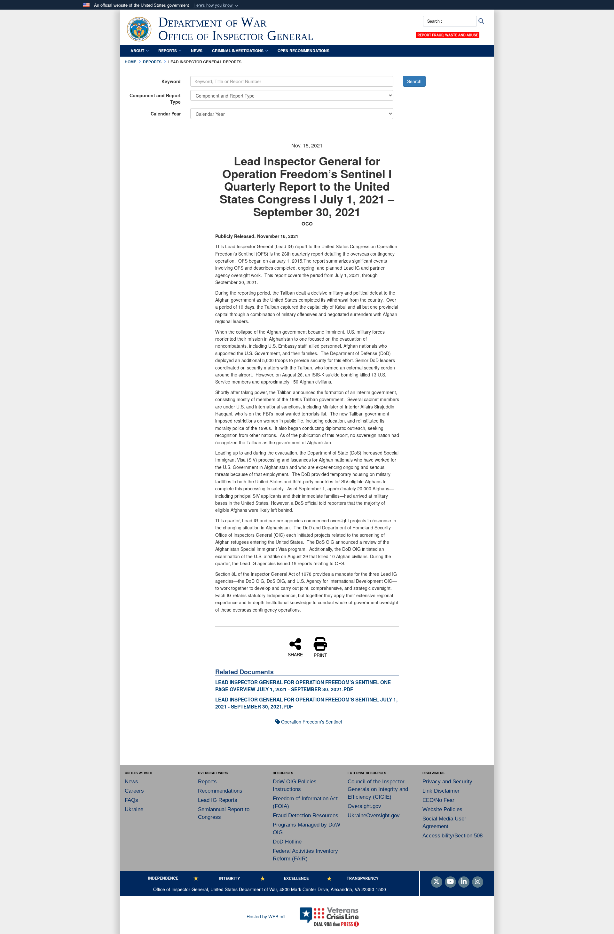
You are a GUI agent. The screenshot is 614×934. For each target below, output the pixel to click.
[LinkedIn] (463, 882)
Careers (134, 791)
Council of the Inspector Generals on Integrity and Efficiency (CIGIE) (378, 789)
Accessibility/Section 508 (452, 836)
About (137, 50)
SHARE (295, 654)
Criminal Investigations (238, 50)
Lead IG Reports (217, 800)
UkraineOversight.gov (374, 815)
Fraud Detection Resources (305, 815)
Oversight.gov (364, 806)
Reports (167, 50)
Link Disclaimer (441, 791)
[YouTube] (450, 882)
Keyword (171, 81)
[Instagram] (477, 882)
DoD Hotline (287, 842)
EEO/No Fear (438, 800)
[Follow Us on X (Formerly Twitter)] (436, 882)
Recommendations (220, 791)
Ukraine (134, 809)
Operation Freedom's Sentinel (311, 721)
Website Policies (442, 809)
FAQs (131, 800)
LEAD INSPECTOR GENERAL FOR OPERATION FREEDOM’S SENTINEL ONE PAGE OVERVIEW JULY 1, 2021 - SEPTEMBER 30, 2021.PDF (303, 686)
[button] (216, 5)
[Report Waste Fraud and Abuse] (447, 34)
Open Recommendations (303, 50)
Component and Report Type (155, 98)
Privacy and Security (447, 782)
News (196, 50)
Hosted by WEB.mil (266, 916)
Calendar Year (166, 113)
